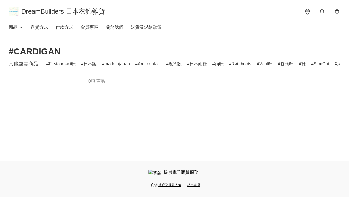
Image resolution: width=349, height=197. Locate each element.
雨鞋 (219, 64)
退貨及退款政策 (146, 27)
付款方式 (64, 27)
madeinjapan (117, 64)
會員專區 (89, 27)
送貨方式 (39, 27)
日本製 (90, 64)
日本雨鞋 (198, 64)
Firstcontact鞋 (62, 64)
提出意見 (193, 185)
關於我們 (114, 27)
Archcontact (149, 64)
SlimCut (321, 64)
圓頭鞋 (286, 64)
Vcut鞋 (265, 64)
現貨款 (175, 64)
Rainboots (241, 64)
